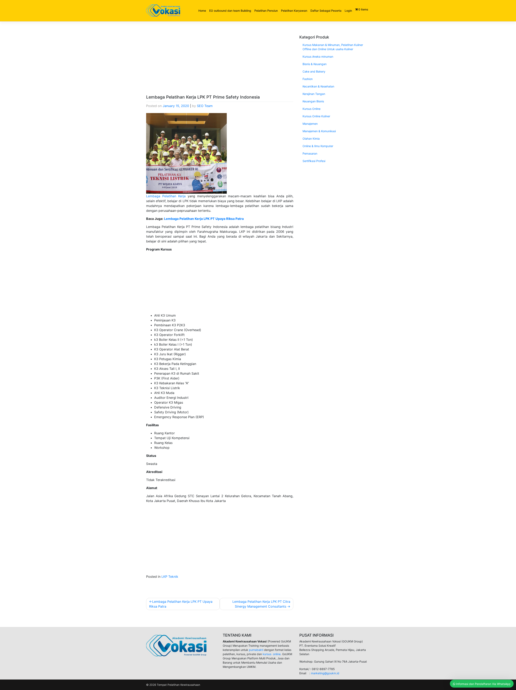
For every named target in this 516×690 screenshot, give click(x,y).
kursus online (272, 654)
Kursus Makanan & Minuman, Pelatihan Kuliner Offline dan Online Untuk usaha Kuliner (333, 47)
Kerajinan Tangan (314, 94)
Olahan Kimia (311, 138)
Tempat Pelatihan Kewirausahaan (178, 684)
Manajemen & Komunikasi (319, 131)
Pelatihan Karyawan (294, 10)
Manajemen (310, 123)
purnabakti (256, 650)
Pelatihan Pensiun (266, 10)
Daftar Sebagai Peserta (325, 10)
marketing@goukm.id (325, 673)
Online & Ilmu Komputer (318, 146)
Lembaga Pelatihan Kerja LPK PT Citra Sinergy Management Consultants (261, 604)
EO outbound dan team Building (230, 10)
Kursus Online (311, 108)
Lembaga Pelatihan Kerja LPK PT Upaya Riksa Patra (204, 219)
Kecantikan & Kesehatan (318, 86)
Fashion (308, 79)
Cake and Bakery (314, 71)
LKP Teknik (169, 577)
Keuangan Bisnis (313, 101)
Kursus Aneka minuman (318, 56)
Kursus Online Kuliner (316, 116)
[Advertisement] (219, 64)
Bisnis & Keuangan (315, 64)
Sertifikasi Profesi (314, 161)
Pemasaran (310, 153)
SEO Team (205, 106)
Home (202, 10)
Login (348, 10)
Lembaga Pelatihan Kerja (166, 196)
